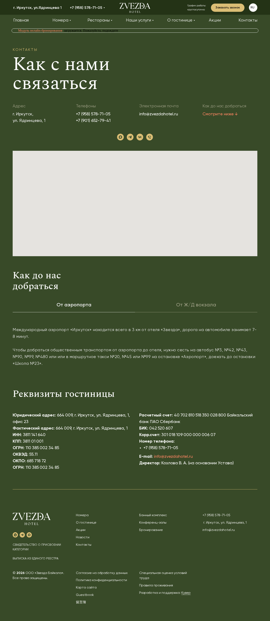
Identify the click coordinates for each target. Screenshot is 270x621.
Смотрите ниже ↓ (220, 114)
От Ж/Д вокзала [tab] (196, 304)
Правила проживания (156, 585)
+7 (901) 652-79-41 (93, 121)
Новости (82, 537)
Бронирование (151, 530)
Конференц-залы (152, 522)
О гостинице (86, 522)
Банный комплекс (153, 515)
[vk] (139, 137)
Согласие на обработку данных (102, 573)
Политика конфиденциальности (101, 580)
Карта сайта (86, 587)
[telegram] (130, 137)
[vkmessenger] (15, 534)
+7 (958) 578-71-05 (93, 114)
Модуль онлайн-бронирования (40, 30)
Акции (80, 530)
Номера (82, 515)
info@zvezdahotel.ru (158, 114)
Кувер (186, 593)
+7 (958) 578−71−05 (160, 448)
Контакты (83, 545)
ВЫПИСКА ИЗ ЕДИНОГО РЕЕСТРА (35, 558)
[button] (227, 8)
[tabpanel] (135, 351)
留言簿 (81, 602)
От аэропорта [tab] (74, 304)
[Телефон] (149, 137)
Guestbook (85, 595)
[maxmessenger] (120, 137)
